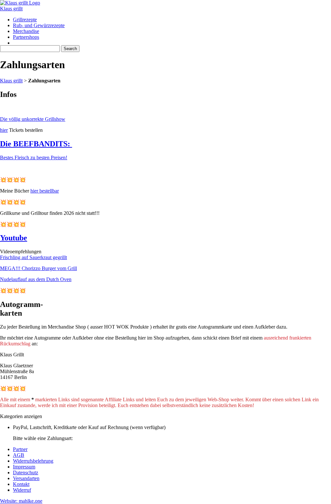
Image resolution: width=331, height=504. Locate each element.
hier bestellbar (44, 191)
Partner (20, 449)
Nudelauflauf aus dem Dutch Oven (35, 279)
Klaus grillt (11, 8)
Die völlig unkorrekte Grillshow (32, 119)
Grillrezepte (25, 19)
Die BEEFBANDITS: (36, 144)
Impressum (24, 466)
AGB (18, 455)
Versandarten (26, 478)
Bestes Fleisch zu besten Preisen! (33, 157)
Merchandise (26, 31)
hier (4, 130)
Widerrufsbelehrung (33, 461)
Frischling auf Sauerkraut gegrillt (33, 257)
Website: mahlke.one (21, 501)
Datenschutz (25, 472)
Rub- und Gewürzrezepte (39, 25)
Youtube (13, 238)
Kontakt (21, 484)
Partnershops (26, 37)
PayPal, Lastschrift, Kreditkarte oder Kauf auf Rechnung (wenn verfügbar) (89, 427)
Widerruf (22, 490)
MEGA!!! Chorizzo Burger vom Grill (38, 268)
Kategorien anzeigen (21, 416)
